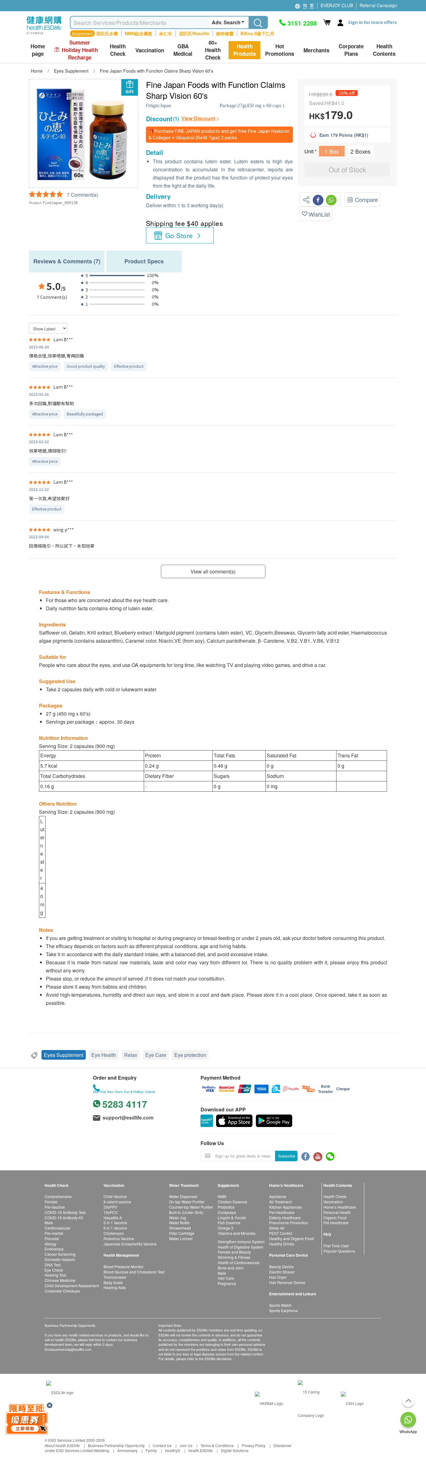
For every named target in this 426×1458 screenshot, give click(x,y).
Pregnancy (227, 1283)
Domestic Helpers (60, 1259)
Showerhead (180, 1227)
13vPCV (111, 1212)
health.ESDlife (200, 1450)
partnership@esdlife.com (72, 1349)
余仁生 (165, 33)
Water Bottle (179, 1222)
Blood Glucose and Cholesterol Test (134, 1271)
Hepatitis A (113, 1217)
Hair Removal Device (287, 1282)
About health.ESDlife (62, 1445)
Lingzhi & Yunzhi (232, 1217)
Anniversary (127, 1450)
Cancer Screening (60, 1254)
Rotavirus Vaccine (119, 1238)
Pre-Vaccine (55, 1207)
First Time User (336, 1245)
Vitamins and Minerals (236, 1233)
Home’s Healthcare (339, 1207)
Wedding (101, 1450)
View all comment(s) (213, 571)
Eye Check (54, 1270)
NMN (222, 1196)
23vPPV (110, 1207)
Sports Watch (280, 1305)
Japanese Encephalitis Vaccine (130, 1243)
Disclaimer (283, 1445)
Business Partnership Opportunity (116, 1445)
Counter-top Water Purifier (191, 1207)
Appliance (277, 1196)
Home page (38, 50)
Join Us (186, 1445)
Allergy (50, 1243)
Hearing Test (55, 1275)
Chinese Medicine (60, 1280)
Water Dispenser (183, 1196)
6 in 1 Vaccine (115, 1227)
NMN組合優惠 (138, 33)
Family (151, 1450)
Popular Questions (339, 1251)
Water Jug (177, 1217)
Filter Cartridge (181, 1233)
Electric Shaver (282, 1271)
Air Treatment (280, 1201)
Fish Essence (229, 1222)
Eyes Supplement (63, 1054)
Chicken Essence (232, 1201)
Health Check (334, 1196)
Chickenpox (114, 1233)
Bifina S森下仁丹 (257, 33)
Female (51, 1201)
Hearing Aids (115, 1287)
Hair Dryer (278, 1277)
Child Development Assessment (72, 1285)
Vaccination (333, 1201)
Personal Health (337, 1212)
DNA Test (53, 1264)
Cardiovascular (57, 1227)
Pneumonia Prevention (288, 1222)
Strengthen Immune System (241, 1241)
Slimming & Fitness (234, 1257)
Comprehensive (58, 1196)
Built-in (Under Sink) (186, 1212)
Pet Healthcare (281, 1212)
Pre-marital (54, 1233)
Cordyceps (227, 1212)
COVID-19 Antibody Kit (64, 1217)
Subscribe (286, 1155)
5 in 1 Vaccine (115, 1222)
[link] (60, 1391)
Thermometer (115, 1277)
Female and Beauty (234, 1251)
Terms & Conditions (217, 1445)
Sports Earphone (283, 1310)
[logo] (44, 34)
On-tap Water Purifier (187, 1201)
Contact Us (162, 1445)
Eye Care (155, 1054)
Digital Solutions (235, 1450)
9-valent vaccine (117, 1201)
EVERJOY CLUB (337, 5)
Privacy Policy (253, 1445)
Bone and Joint (230, 1267)
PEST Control (280, 1233)
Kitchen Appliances (285, 1207)
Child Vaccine (115, 1196)
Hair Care (226, 1278)
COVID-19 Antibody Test (65, 1212)
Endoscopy (54, 1248)
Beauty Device (281, 1266)
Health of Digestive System (240, 1246)
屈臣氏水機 (107, 33)
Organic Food (334, 1217)
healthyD (172, 1450)
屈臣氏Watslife (194, 33)
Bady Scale (113, 1282)
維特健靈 (225, 33)
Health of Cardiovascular (239, 1262)
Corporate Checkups (62, 1290)
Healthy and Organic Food (291, 1238)
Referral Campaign (378, 5)
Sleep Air (277, 1227)
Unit (309, 151)
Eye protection (190, 1054)
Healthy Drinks (281, 1243)
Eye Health (103, 1054)
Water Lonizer (181, 1238)
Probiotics (226, 1207)
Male (49, 1222)
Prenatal (52, 1238)
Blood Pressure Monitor (123, 1266)
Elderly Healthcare (285, 1217)
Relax (130, 1054)
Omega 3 (225, 1227)
